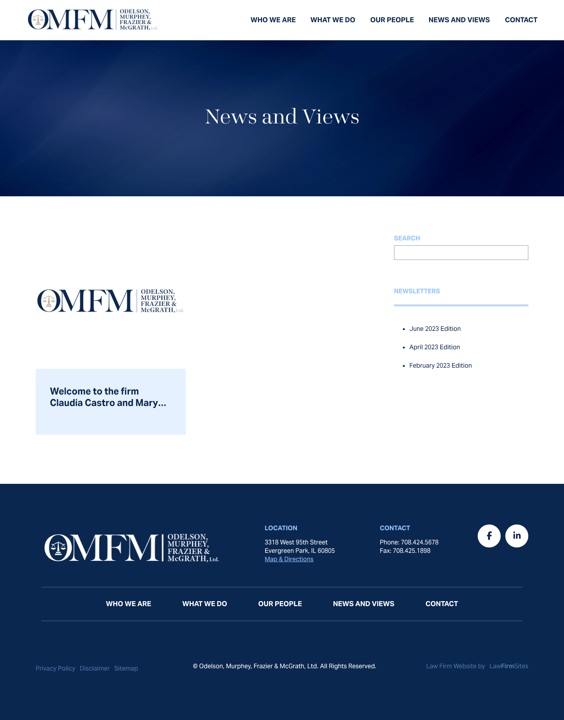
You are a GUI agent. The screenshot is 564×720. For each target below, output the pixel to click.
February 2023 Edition (440, 366)
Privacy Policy (55, 668)
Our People (392, 19)
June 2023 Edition (435, 329)
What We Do (332, 19)
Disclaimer (95, 668)
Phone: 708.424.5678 (409, 542)
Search (407, 238)
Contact (521, 19)
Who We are (273, 19)
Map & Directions (289, 559)
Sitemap (126, 668)
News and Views (459, 19)
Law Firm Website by (456, 666)
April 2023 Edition (434, 347)
